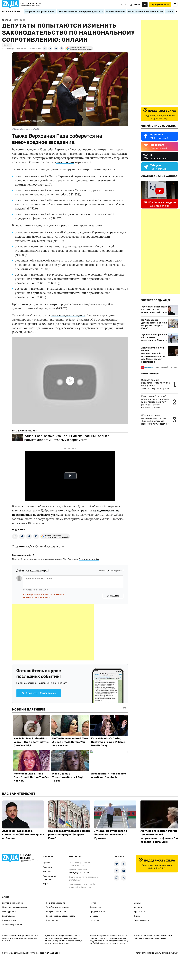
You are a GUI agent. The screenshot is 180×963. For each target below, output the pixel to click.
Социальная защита (55, 903)
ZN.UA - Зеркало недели (159, 202)
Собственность (141, 920)
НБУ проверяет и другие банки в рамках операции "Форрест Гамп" (154, 324)
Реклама (47, 871)
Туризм (137, 916)
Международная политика (14, 907)
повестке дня (65, 162)
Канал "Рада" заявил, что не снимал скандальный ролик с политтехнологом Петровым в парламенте (66, 438)
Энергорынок (8, 916)
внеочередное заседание (68, 315)
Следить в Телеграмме (41, 693)
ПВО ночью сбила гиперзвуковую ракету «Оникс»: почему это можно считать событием (155, 419)
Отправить (113, 596)
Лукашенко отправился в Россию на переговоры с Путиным (154, 337)
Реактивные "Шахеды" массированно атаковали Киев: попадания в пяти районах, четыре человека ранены (155, 402)
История (138, 907)
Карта (46, 883)
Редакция (47, 867)
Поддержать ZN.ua (160, 5)
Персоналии (52, 920)
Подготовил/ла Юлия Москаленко (36, 546)
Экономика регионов (12, 924)
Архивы (46, 862)
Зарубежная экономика (57, 907)
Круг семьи (139, 911)
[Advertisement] (53, 632)
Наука (93, 903)
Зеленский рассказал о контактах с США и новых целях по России (154, 309)
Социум (137, 903)
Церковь (94, 916)
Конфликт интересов (56, 911)
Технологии (95, 907)
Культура (94, 920)
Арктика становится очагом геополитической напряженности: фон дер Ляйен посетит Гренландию (153, 354)
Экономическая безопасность (60, 916)
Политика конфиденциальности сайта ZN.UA (157, 953)
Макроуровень (9, 911)
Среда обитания (97, 911)
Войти (137, 5)
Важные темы (11, 11)
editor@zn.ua (85, 887)
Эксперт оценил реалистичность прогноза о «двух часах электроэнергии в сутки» (155, 384)
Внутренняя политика (12, 903)
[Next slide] (176, 11)
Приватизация (9, 920)
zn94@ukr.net (75, 880)
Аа (145, 5)
